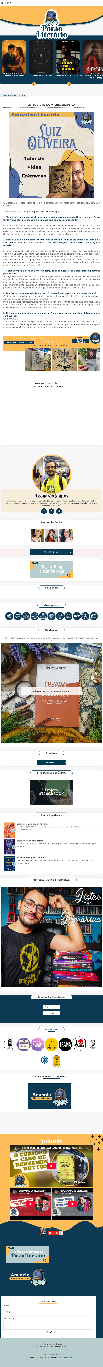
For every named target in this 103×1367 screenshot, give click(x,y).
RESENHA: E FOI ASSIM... (15, 75)
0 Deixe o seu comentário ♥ (34, 338)
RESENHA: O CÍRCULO (42, 75)
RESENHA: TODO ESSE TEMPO (30, 841)
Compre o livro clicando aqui (44, 211)
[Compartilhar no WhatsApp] (61, 342)
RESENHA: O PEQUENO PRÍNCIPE (31, 858)
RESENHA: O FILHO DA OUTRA (69, 75)
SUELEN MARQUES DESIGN (61, 1357)
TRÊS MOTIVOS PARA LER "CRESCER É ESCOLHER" (51, 691)
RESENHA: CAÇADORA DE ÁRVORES (33, 824)
